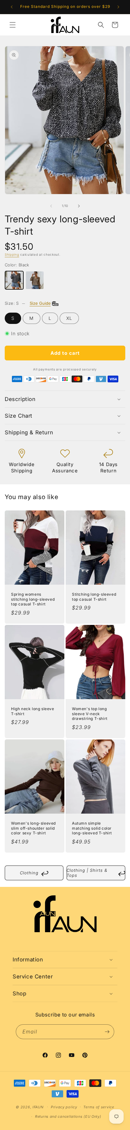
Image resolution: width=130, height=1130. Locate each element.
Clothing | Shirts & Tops (96, 873)
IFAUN (38, 1107)
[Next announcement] (118, 7)
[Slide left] (51, 206)
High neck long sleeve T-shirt (32, 711)
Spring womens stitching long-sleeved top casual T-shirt (33, 599)
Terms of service (98, 1107)
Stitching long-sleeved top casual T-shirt (94, 597)
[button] (13, 25)
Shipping (12, 254)
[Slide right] (79, 206)
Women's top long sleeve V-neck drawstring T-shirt (90, 714)
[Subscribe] (107, 1031)
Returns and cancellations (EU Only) (68, 1116)
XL (69, 318)
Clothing (34, 874)
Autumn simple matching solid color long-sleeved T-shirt (92, 828)
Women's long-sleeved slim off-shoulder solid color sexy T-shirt (33, 828)
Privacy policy (64, 1107)
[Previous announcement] (12, 7)
